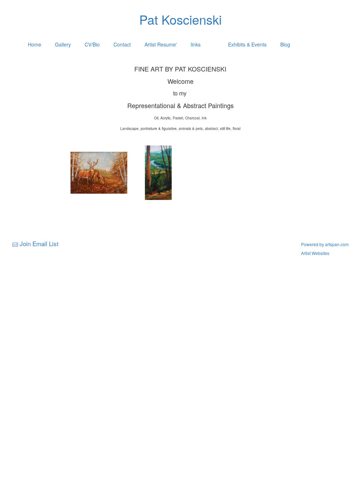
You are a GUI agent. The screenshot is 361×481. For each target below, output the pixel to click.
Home (34, 44)
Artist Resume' (161, 44)
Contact (122, 44)
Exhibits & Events (247, 44)
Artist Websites (315, 253)
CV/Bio (92, 44)
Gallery (63, 44)
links (196, 44)
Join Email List (39, 243)
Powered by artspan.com (325, 244)
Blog (285, 44)
